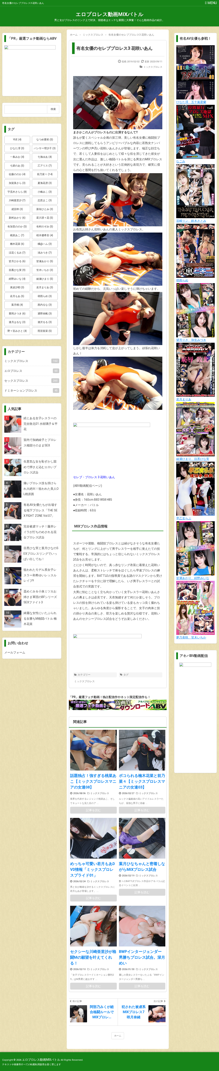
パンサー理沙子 (45, 148)
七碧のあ (17, 165)
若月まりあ (44, 287)
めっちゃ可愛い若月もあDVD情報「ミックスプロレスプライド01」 (92, 869)
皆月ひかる (17, 261)
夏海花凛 (45, 183)
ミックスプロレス (153, 67)
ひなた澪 (17, 148)
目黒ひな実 (17, 270)
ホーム (117, 1035)
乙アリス (45, 165)
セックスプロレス (31, 380)
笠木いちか (44, 270)
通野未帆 (45, 313)
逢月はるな (17, 322)
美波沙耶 (17, 287)
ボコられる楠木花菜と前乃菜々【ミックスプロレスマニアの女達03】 (142, 781)
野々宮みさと (17, 330)
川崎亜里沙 (17, 200)
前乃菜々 (45, 174)
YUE (17, 139)
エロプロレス (31, 371)
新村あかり (17, 217)
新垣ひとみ (44, 209)
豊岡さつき (17, 313)
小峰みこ (45, 191)
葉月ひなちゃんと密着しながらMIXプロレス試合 (142, 866)
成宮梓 (17, 209)
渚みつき (45, 252)
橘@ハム (45, 243)
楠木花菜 (17, 243)
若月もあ (17, 296)
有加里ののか (17, 226)
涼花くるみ (17, 252)
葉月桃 (17, 304)
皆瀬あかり (44, 261)
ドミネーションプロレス (31, 390)
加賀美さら (17, 183)
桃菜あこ (17, 235)
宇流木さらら (17, 191)
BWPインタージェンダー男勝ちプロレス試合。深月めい (142, 957)
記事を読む (93, 810)
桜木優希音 (44, 235)
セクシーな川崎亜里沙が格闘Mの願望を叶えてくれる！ (93, 957)
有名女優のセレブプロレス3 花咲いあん (114, 48)
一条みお (17, 156)
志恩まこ (45, 200)
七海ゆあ (45, 156)
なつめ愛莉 (44, 139)
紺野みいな (17, 278)
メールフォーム (14, 652)
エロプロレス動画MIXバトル (110, 14)
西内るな (45, 304)
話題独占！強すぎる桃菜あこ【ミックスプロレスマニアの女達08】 (93, 781)
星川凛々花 (44, 217)
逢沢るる (45, 322)
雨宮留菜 (45, 330)
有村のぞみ (44, 226)
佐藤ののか (17, 174)
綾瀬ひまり (44, 278)
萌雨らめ (45, 296)
